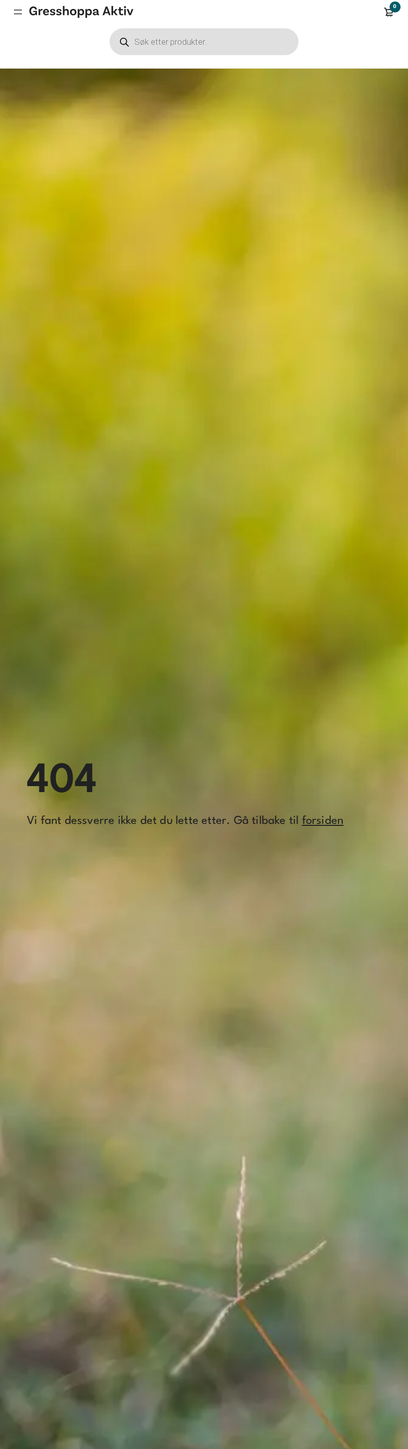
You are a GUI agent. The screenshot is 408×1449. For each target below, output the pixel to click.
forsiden (323, 820)
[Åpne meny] (18, 12)
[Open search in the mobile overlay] (204, 41)
